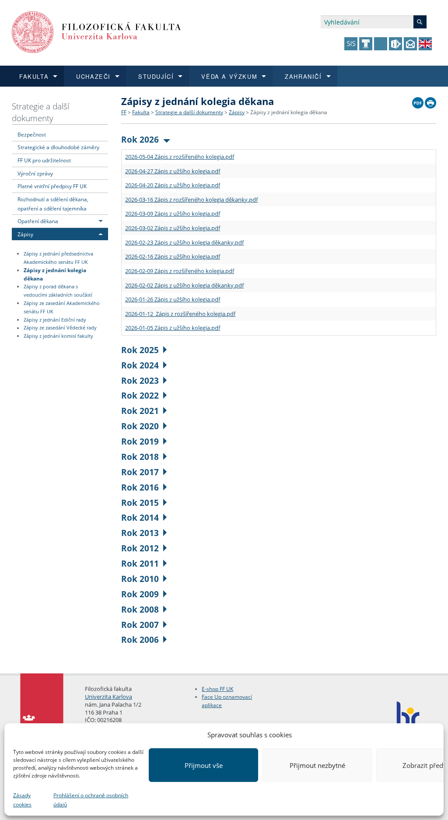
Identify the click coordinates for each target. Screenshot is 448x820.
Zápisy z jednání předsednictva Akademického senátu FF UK (58, 258)
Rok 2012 (140, 548)
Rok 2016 (140, 487)
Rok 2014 (140, 517)
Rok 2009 (140, 594)
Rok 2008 (140, 609)
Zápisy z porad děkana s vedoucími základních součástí (58, 291)
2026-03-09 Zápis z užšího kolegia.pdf (172, 213)
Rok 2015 (140, 502)
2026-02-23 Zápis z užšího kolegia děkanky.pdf (184, 242)
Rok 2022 (140, 395)
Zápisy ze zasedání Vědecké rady (60, 328)
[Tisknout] (430, 101)
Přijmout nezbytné (317, 765)
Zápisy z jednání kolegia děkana (55, 274)
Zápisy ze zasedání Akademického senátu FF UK (62, 307)
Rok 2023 (140, 380)
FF (123, 112)
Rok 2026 (140, 139)
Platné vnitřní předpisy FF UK (52, 185)
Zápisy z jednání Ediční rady (55, 320)
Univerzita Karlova (108, 697)
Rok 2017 (140, 472)
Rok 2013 (140, 533)
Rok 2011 (140, 563)
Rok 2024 (140, 365)
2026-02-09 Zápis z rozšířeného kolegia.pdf (179, 271)
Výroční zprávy (35, 173)
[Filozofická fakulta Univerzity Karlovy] (96, 31)
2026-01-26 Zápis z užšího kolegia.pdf (172, 299)
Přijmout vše (204, 765)
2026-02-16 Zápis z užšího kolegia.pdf (172, 256)
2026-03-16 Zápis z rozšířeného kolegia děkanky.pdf (191, 199)
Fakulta (141, 112)
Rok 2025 (140, 350)
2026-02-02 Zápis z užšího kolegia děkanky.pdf (184, 285)
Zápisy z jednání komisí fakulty (58, 336)
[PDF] (418, 101)
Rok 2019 (140, 441)
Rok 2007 (140, 625)
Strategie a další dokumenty (40, 112)
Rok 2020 (140, 426)
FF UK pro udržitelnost (44, 160)
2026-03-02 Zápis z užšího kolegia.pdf (172, 228)
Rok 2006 (140, 639)
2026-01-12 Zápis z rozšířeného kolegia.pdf (180, 314)
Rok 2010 (140, 579)
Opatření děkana (38, 220)
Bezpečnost (32, 134)
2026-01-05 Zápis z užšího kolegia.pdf (172, 328)
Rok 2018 (140, 457)
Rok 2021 (140, 411)
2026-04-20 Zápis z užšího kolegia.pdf (172, 185)
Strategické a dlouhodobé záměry (58, 147)
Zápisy (25, 234)
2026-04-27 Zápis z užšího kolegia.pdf (172, 171)
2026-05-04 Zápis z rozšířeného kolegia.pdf (179, 157)
